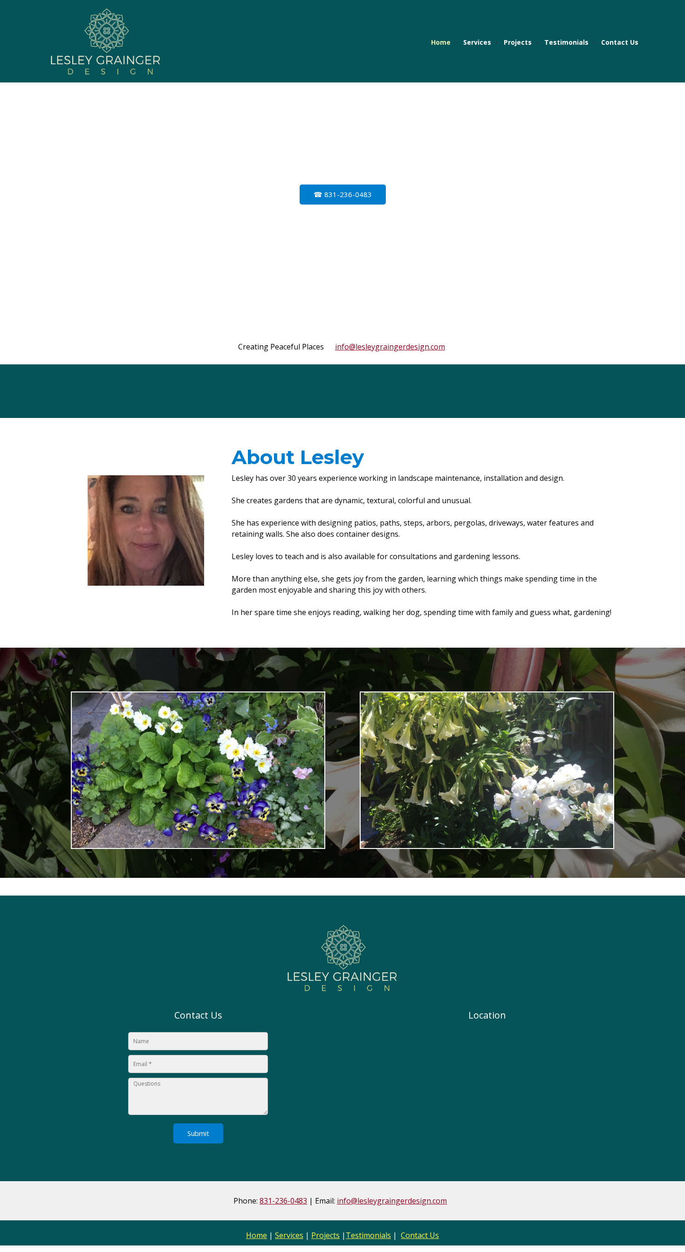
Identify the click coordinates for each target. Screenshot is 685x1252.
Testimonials (368, 1235)
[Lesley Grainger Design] (105, 42)
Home (256, 1235)
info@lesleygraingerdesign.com (390, 347)
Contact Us (420, 1235)
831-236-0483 (283, 1201)
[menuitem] (441, 42)
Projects (325, 1235)
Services (289, 1235)
